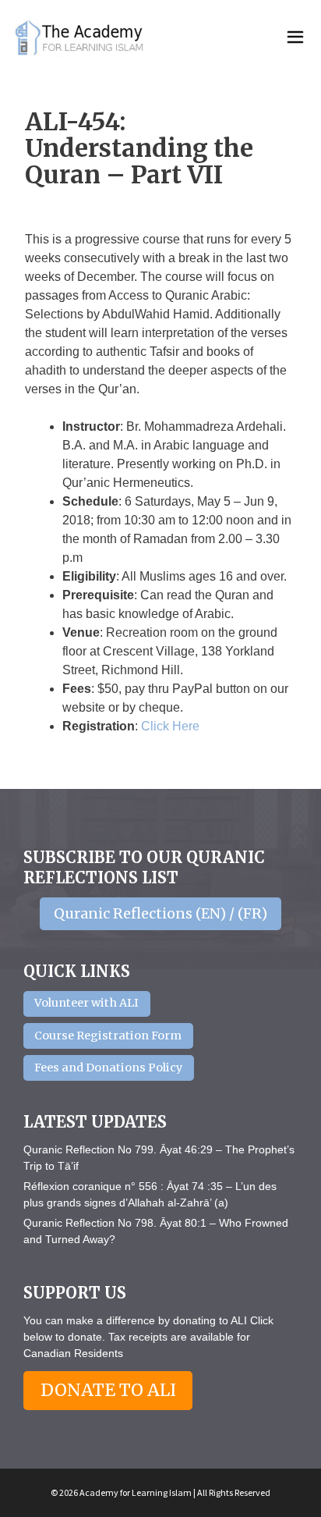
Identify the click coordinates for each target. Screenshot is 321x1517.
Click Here (170, 726)
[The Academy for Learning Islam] (80, 37)
